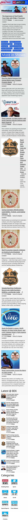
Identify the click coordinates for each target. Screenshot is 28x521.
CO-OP (13, 400)
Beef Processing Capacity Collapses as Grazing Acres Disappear (13, 251)
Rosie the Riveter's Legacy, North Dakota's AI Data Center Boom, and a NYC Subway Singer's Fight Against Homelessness (14, 331)
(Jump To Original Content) (23, 175)
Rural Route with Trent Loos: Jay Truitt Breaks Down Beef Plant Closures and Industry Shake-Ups (23, 154)
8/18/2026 (8, 400)
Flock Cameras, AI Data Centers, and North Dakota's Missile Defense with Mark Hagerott (14, 120)
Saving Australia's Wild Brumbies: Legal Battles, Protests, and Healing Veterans (13, 212)
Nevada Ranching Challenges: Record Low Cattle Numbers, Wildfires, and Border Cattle (11, 290)
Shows (10, 20)
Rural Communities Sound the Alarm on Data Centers (13, 461)
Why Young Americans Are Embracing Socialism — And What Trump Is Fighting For (13, 468)
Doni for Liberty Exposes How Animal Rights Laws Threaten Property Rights (11, 80)
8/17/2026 (8, 439)
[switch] (26, 2)
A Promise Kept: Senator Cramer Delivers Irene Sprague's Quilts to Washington (12, 396)
